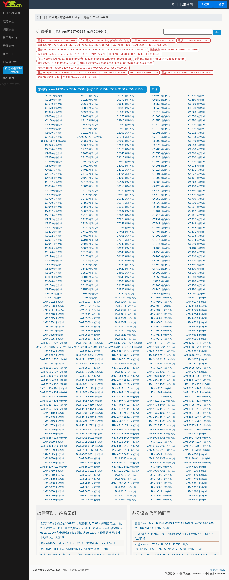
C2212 (161, 136)
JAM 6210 (89, 462)
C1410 (89, 124)
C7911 (89, 239)
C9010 (89, 277)
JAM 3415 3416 (161, 363)
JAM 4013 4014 (125, 380)
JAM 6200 (53, 462)
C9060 (196, 277)
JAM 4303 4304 (54, 400)
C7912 (125, 239)
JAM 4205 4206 (89, 392)
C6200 (89, 190)
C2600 (161, 141)
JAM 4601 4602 (89, 413)
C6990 (161, 206)
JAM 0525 (53, 334)
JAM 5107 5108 (197, 445)
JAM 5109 (53, 450)
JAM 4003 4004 (161, 376)
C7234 (89, 223)
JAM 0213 (161, 314)
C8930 (196, 272)
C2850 (161, 153)
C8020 (53, 248)
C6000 (161, 182)
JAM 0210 (53, 314)
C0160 (89, 99)
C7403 (125, 231)
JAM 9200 (89, 495)
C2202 (196, 132)
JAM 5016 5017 (197, 441)
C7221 (196, 215)
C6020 (196, 182)
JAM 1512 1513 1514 (125, 347)
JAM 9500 (125, 499)
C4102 (53, 173)
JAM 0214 (196, 314)
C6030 (53, 186)
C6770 (53, 202)
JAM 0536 (89, 338)
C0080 (125, 95)
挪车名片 (8, 78)
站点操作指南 (11, 62)
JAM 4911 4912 (89, 433)
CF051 (53, 297)
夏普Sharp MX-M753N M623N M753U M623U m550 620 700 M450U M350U (82, 72)
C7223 (89, 219)
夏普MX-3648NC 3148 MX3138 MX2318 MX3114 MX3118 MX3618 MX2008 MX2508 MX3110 (92, 49)
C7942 (89, 244)
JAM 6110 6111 (196, 458)
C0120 (196, 95)
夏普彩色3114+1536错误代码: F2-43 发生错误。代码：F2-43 (79, 548)
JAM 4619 (53, 421)
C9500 (53, 289)
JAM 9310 (196, 495)
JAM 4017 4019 (197, 380)
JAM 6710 (53, 470)
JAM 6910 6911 (125, 470)
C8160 (196, 252)
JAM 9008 (53, 491)
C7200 (125, 215)
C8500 (196, 268)
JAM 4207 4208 (125, 392)
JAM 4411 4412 (89, 408)
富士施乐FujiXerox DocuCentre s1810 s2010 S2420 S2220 (72, 54)
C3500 (89, 161)
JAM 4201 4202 (197, 388)
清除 (154, 89)
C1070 (196, 116)
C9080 (89, 281)
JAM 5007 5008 (197, 437)
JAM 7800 (53, 483)
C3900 (53, 165)
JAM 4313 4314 (197, 400)
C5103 (89, 182)
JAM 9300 (161, 495)
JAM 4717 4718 (197, 425)
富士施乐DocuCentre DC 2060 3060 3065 (174, 49)
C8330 (89, 264)
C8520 (89, 272)
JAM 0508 (161, 322)
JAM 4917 (196, 433)
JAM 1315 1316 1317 (53, 347)
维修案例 (8, 45)
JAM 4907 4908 (197, 429)
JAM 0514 (161, 326)
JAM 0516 (196, 326)
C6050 (125, 186)
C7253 (161, 227)
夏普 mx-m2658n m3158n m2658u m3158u (159, 58)
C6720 (53, 198)
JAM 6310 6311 (161, 462)
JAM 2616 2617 (197, 355)
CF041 (161, 293)
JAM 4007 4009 (54, 380)
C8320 (53, 264)
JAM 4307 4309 (125, 400)
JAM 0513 (125, 326)
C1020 (196, 112)
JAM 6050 (196, 454)
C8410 (89, 268)
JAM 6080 (125, 458)
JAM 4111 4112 (196, 384)
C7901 (125, 235)
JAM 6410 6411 (53, 466)
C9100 (125, 281)
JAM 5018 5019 (54, 445)
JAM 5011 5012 (89, 441)
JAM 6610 (196, 466)
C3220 (161, 157)
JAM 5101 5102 (89, 445)
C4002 (125, 165)
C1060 (161, 116)
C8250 (125, 260)
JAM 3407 (125, 363)
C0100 (161, 95)
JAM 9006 (161, 487)
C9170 (196, 285)
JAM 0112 (160, 305)
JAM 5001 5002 (89, 437)
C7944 (161, 244)
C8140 (125, 252)
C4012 (89, 169)
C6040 (89, 186)
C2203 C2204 (89, 136)
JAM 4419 (53, 413)
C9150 (125, 285)
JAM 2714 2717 (89, 359)
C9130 (53, 285)
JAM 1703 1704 (161, 347)
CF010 (89, 293)
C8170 (53, 256)
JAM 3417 (196, 363)
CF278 (89, 297)
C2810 (53, 153)
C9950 (196, 289)
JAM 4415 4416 (161, 408)
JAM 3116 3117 (161, 359)
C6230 (161, 190)
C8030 (89, 248)
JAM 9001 (196, 483)
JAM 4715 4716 (161, 425)
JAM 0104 (125, 301)
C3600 (125, 161)
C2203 (53, 136)
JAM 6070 (89, 458)
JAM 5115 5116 (161, 450)
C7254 (196, 227)
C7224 (125, 219)
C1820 (89, 128)
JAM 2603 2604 (89, 355)
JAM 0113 (196, 305)
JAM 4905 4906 (161, 429)
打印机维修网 (11, 13)
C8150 (161, 252)
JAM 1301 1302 (54, 342)
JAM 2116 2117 (161, 351)
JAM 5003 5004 (125, 437)
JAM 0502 (161, 318)
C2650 (89, 145)
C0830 (125, 108)
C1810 (53, 128)
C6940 (53, 206)
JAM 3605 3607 (54, 371)
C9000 (53, 277)
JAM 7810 (89, 483)
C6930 (196, 202)
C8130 (89, 252)
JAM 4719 (53, 429)
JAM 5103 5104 (125, 445)
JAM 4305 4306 (89, 400)
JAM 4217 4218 (125, 396)
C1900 (125, 128)
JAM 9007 (196, 487)
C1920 (196, 128)
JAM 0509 (196, 322)
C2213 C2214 (54, 141)
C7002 (53, 211)
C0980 (89, 112)
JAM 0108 (53, 305)
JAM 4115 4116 (89, 388)
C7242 (161, 223)
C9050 (161, 277)
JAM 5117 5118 (197, 450)
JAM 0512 (89, 326)
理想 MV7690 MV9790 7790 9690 (57, 40)
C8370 (53, 268)
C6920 (161, 202)
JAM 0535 (53, 338)
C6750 (161, 198)
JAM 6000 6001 (89, 454)
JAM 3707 (196, 371)
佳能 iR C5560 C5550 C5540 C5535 (153, 40)
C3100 (89, 157)
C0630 (89, 103)
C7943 (125, 244)
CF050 (197, 293)
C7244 (53, 227)
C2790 (196, 149)
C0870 (196, 108)
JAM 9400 (53, 499)
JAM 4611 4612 (89, 417)
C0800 (89, 108)
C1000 (125, 112)
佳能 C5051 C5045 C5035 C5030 (57, 63)
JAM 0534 (196, 334)
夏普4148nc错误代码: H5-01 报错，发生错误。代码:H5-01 (77, 543)
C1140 (125, 120)
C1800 (196, 124)
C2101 (89, 132)
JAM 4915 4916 (161, 433)
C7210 (161, 215)
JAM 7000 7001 (161, 470)
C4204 (89, 178)
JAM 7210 (125, 474)
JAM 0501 (125, 318)
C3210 (125, 157)
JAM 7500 (89, 479)
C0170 (125, 99)
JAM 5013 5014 (125, 441)
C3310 (53, 161)
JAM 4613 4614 (125, 417)
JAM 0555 (196, 338)
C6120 (161, 186)
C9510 (89, 289)
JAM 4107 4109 (161, 384)
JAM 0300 (89, 318)
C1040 (89, 116)
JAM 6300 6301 (125, 462)
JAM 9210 (125, 495)
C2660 (125, 145)
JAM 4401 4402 (125, 404)
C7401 (53, 231)
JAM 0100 (161, 297)
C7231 (161, 219)
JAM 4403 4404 (161, 404)
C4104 (125, 173)
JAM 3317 (53, 363)
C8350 (161, 264)
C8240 (89, 260)
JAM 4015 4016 (161, 380)
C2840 (125, 153)
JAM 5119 (53, 454)
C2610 (196, 141)
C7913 (161, 239)
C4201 (161, 173)
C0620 (53, 103)
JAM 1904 (53, 351)
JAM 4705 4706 (161, 421)
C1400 (53, 124)
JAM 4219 (161, 396)
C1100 (53, 120)
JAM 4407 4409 (54, 408)
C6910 (125, 202)
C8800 (125, 272)
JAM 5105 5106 (161, 445)
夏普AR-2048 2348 (48, 77)
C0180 (161, 99)
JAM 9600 (161, 499)
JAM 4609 (53, 417)
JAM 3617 (125, 371)
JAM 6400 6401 (197, 462)
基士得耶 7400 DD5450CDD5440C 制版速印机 (140, 45)
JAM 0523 (161, 330)
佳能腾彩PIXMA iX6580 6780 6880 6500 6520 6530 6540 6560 (116, 63)
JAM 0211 (89, 314)
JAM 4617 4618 (197, 417)
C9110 (161, 281)
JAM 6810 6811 (89, 470)
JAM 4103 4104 (89, 384)
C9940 (161, 289)
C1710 (161, 124)
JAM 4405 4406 (197, 404)
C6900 (89, 202)
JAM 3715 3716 (54, 376)
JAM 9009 (89, 491)
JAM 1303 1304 (89, 342)
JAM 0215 (53, 318)
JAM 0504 (53, 322)
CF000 (53, 293)
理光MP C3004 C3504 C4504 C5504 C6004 (187, 72)
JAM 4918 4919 (54, 437)
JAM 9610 (196, 499)
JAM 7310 (196, 474)
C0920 (53, 112)
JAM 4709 (53, 425)
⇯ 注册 (205, 4)
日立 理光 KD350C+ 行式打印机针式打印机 (104, 40)
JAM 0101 (196, 297)
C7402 (89, 231)
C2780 (161, 149)
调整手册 (8, 29)
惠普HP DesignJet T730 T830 (80, 77)
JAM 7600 (125, 479)
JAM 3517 (161, 367)
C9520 (125, 289)
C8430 (161, 268)
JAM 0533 (161, 334)
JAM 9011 (160, 491)
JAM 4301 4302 (197, 396)
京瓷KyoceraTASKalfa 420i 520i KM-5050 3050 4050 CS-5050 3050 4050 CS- (83, 68)
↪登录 (220, 4)
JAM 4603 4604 (125, 413)
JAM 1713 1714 (197, 347)
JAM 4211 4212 (197, 392)
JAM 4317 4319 (89, 404)
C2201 (161, 132)
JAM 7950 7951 (125, 483)
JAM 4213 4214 (54, 396)
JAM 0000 (125, 297)
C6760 (196, 198)
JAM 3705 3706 (161, 371)
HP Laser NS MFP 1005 (144, 72)
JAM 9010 (125, 491)
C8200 (161, 256)
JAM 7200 (89, 474)
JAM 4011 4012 (89, 380)
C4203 (53, 178)
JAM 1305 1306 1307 (125, 342)
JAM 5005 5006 (161, 437)
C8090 (125, 248)
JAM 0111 (125, 305)
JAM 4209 (161, 392)
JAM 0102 (53, 301)
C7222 (53, 219)
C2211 (125, 136)
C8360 (196, 264)
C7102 (196, 211)
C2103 (125, 132)
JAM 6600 (161, 466)
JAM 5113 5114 (125, 450)
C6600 (125, 194)
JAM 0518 (89, 330)
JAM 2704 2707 (54, 359)
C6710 (196, 194)
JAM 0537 (125, 338)
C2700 (196, 145)
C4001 (89, 165)
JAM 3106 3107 (125, 359)
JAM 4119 (160, 388)
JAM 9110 (53, 495)
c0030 (53, 95)
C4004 (196, 165)
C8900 (161, 272)
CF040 (125, 293)
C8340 (125, 264)
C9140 (89, 285)
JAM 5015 (161, 441)
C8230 (53, 260)
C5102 (53, 182)
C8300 (161, 260)
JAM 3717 (89, 376)
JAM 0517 (53, 330)
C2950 (53, 157)
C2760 (89, 149)
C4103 (89, 173)
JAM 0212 (125, 314)
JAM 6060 (53, 458)
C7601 (196, 231)
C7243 (196, 223)
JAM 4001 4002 (125, 376)
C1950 (53, 132)
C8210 (196, 256)
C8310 (196, 260)
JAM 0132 (161, 310)
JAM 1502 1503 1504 (89, 347)
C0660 (196, 103)
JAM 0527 (125, 334)
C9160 (161, 285)
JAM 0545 (161, 338)
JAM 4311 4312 (161, 400)
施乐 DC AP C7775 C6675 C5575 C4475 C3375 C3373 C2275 (74, 45)
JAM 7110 (53, 474)
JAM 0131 (125, 310)
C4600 (161, 178)
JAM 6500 (89, 466)
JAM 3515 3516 (125, 367)
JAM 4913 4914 (125, 433)
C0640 (125, 103)
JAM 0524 (196, 330)
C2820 (89, 153)
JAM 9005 (125, 487)
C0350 (196, 99)
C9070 (53, 281)
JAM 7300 (161, 474)
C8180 (89, 256)
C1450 (125, 124)
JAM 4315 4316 (54, 404)
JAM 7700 (161, 479)
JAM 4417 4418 (197, 408)
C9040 (125, 277)
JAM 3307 (196, 359)
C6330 (89, 194)
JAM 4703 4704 (125, 421)
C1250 (161, 120)
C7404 (161, 231)
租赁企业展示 (217, 569)
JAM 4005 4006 (197, 376)
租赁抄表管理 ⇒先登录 (13, 70)
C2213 (196, 136)
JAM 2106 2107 (125, 351)
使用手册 (8, 53)
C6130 (196, 186)
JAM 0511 (53, 326)
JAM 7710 (196, 479)
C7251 (89, 227)
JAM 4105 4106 (125, 384)
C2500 (125, 141)
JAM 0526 (89, 334)
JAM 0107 (196, 301)
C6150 (53, 190)
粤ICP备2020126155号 (76, 569)
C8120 (53, 252)
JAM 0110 (89, 305)
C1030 (53, 116)
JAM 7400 (53, 479)
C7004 (125, 211)
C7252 (125, 227)
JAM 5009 (53, 441)
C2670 (161, 145)
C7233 (53, 223)
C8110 (196, 248)
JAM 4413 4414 (125, 408)
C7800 (89, 235)
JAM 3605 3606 (197, 367)
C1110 (89, 120)
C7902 (161, 235)
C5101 (196, 178)
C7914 (196, 239)
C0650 (161, 103)
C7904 (53, 239)
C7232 (196, 219)
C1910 (161, 128)
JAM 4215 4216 (89, 396)
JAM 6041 (161, 454)
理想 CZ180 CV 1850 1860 (193, 40)
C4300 (125, 178)
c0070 (89, 95)
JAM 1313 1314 (197, 342)
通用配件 (10, 37)
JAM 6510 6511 (125, 466)
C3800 (196, 161)
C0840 (161, 108)
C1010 (161, 112)
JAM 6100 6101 (161, 458)
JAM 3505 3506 (54, 367)
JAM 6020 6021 (125, 454)
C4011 (53, 169)
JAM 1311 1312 (161, 342)
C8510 (53, 272)
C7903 (196, 235)
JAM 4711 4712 (89, 425)
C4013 (125, 169)
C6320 (53, 194)
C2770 (125, 149)
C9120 (196, 281)
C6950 (89, 206)
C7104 (89, 215)
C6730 (89, 198)
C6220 (125, 190)
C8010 (196, 244)
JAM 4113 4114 (53, 388)
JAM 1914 (89, 351)
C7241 (125, 223)
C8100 (161, 248)
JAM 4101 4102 (54, 384)
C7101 (161, 211)
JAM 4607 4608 (197, 413)
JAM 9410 (89, 499)
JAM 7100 (196, 470)
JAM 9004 (89, 487)
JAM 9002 (53, 487)
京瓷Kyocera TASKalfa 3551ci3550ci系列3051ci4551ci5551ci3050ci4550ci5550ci (84, 58)
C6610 (161, 194)
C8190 (125, 256)
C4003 (161, 165)
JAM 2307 (196, 351)
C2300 (89, 141)
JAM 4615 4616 (161, 417)
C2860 (196, 153)
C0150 (53, 99)
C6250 (196, 190)
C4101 (196, 169)
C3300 (196, 157)
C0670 (53, 108)
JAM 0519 (125, 330)
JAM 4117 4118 (125, 388)
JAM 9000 (161, 483)
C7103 (53, 215)
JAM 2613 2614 (161, 355)
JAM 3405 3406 (89, 363)
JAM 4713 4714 (125, 425)
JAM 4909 (53, 433)
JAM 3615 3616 (89, 371)
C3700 (161, 161)
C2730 (53, 149)
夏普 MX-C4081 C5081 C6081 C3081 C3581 (135, 54)
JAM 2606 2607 (125, 355)
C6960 (125, 206)
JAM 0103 (89, 301)
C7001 (196, 206)
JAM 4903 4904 (125, 429)
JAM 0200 (196, 310)
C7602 (53, 235)
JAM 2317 (53, 355)
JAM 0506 (89, 322)
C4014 (161, 169)
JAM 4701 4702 (89, 421)
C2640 (53, 145)
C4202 (196, 173)
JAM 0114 (53, 310)
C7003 (89, 211)
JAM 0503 (196, 318)
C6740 (125, 198)
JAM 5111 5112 (89, 450)
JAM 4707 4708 (197, 421)
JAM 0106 (161, 301)
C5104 (125, 182)
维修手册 (8, 21)
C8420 (125, 268)
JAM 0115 (89, 310)
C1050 (125, 116)
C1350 (196, 120)
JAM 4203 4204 (54, 392)
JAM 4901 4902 (89, 429)
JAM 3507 (89, 367)
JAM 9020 (196, 491)
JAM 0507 (125, 322)
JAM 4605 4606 (161, 413)
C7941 (53, 244)
